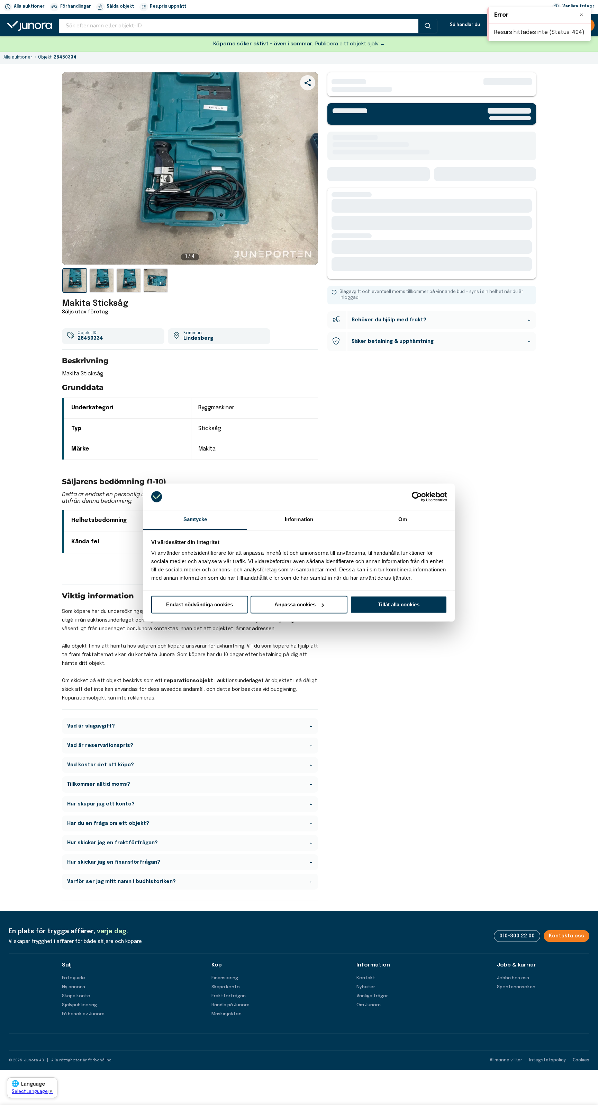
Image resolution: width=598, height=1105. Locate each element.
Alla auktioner (29, 7)
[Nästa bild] (306, 168)
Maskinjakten (226, 1014)
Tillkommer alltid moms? (98, 784)
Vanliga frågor (372, 996)
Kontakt (365, 978)
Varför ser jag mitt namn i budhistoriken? (121, 881)
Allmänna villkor (506, 1060)
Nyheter (365, 987)
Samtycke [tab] (195, 520)
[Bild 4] (155, 280)
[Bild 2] (101, 280)
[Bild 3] (128, 280)
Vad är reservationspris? (100, 745)
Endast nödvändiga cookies (199, 604)
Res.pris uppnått (168, 7)
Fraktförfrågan (228, 996)
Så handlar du (465, 25)
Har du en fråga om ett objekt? (108, 823)
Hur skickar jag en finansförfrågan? (113, 862)
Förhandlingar (75, 7)
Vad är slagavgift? (91, 726)
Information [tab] (299, 520)
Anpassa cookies (295, 604)
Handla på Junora (230, 1005)
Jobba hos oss (513, 978)
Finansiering (224, 978)
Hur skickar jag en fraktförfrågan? (112, 842)
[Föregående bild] (73, 168)
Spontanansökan (516, 987)
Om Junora (368, 1005)
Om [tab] (402, 520)
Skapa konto (76, 996)
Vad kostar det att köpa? (100, 765)
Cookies (581, 1060)
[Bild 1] (74, 280)
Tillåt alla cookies (398, 604)
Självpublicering (79, 1005)
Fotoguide (73, 978)
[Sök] (427, 26)
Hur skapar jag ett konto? (101, 804)
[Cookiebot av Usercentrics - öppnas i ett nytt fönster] (417, 496)
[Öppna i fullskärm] (309, 255)
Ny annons (73, 987)
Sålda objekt (120, 7)
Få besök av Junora (83, 1014)
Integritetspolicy (547, 1060)
